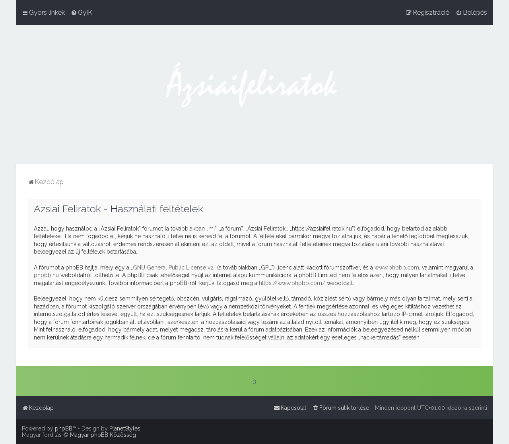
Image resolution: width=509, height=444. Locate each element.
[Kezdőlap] (254, 94)
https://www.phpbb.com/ (292, 283)
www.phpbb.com (397, 267)
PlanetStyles (124, 428)
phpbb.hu (46, 275)
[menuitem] (81, 12)
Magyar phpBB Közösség (103, 435)
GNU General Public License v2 (173, 267)
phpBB (63, 428)
